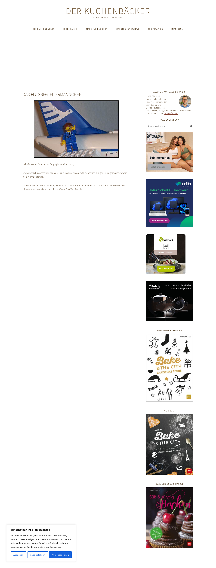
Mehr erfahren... (171, 113)
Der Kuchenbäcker (108, 10)
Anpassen (18, 554)
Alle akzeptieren (60, 554)
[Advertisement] (108, 62)
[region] (41, 543)
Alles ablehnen (37, 554)
